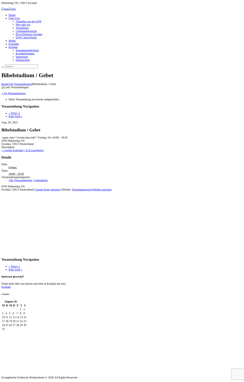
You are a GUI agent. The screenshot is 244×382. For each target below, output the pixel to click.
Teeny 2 (14, 113)
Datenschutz (23, 59)
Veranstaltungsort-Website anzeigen (92, 189)
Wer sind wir (23, 24)
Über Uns (14, 18)
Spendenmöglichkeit (27, 50)
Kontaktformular (25, 53)
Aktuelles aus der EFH (28, 21)
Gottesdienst (41, 180)
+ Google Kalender (12, 150)
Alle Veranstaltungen (20, 84)
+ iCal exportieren (33, 150)
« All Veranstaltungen (13, 93)
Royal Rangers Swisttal (29, 34)
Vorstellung (22, 27)
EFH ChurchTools (26, 37)
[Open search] (2, 67)
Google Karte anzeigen (47, 189)
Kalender (14, 43)
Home (12, 15)
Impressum (22, 56)
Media (12, 40)
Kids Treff (15, 116)
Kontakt (13, 47)
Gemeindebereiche (26, 31)
